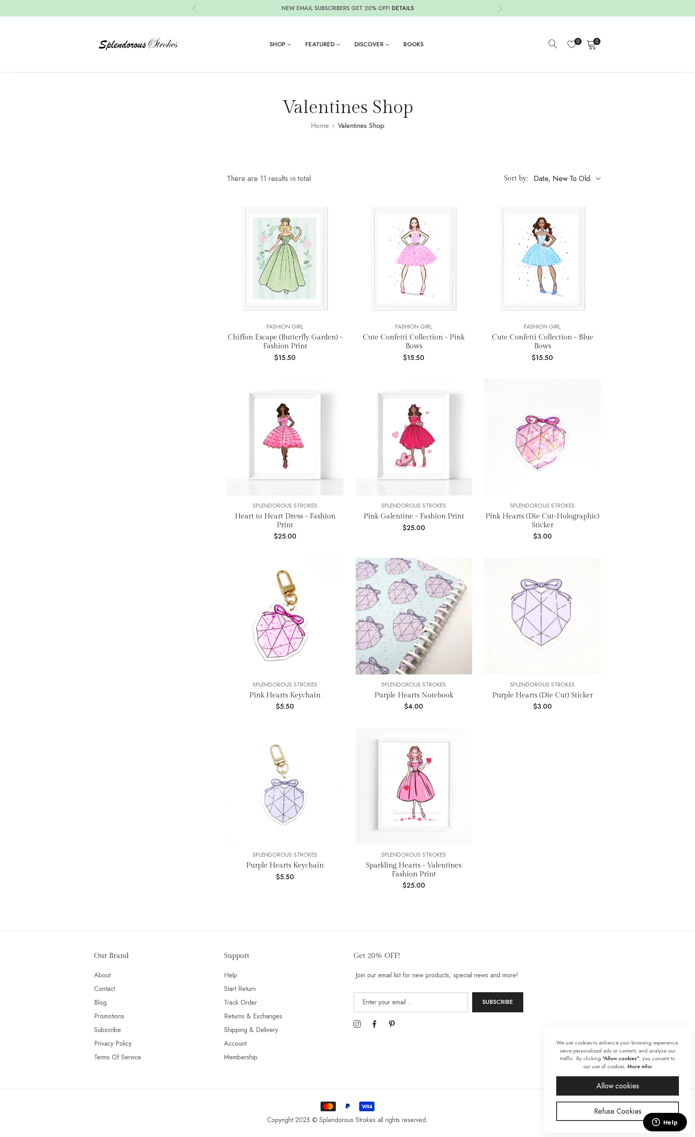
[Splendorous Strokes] (138, 44)
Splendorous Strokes (285, 506)
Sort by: (516, 178)
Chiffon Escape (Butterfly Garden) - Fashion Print (285, 341)
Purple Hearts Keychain (285, 865)
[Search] (553, 44)
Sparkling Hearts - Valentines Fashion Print (413, 869)
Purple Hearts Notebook (413, 695)
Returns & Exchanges (253, 1016)
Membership (240, 1057)
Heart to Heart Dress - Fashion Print (285, 520)
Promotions (109, 1016)
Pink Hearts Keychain (285, 695)
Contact (104, 988)
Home (320, 125)
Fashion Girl (285, 327)
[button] (195, 8)
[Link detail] (357, 1024)
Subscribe (107, 1029)
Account (235, 1043)
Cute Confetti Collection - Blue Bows (542, 341)
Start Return (240, 988)
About (102, 975)
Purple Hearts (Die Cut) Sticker (542, 695)
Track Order (240, 1002)
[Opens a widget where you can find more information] (665, 1123)
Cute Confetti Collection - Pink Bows (414, 341)
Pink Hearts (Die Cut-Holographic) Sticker (542, 520)
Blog (100, 1002)
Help (230, 975)
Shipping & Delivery (251, 1029)
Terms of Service (117, 1057)
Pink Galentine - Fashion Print (414, 516)
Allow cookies (617, 1086)
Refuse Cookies (618, 1111)
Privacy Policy (113, 1043)
